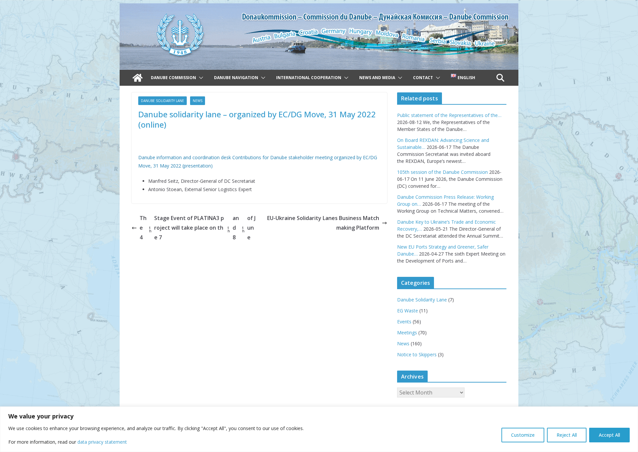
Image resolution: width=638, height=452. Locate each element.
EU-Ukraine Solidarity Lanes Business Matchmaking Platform (323, 222)
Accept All (609, 435)
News (197, 100)
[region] (319, 429)
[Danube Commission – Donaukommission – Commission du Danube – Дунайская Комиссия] (319, 8)
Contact (423, 77)
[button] (199, 78)
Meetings (407, 332)
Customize (523, 435)
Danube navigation (236, 77)
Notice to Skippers (417, 354)
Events (404, 321)
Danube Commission (173, 77)
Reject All (567, 435)
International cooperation (308, 77)
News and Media (377, 77)
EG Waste (407, 310)
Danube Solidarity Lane (162, 100)
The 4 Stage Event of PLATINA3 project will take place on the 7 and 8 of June (198, 227)
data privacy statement (102, 442)
